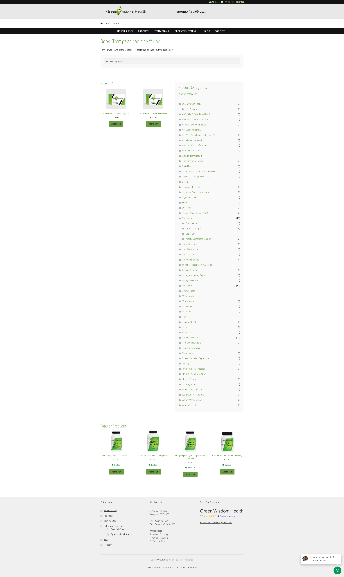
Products (144, 31)
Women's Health (189, 405)
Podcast (220, 31)
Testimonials (162, 31)
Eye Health (187, 207)
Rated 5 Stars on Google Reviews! (216, 522)
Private (185, 327)
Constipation (191, 223)
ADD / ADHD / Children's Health (196, 114)
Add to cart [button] (116, 124)
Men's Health (188, 296)
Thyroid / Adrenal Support (194, 374)
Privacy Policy (192, 567)
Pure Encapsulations (191, 342)
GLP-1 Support (192, 109)
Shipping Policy (168, 567)
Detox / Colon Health (192, 187)
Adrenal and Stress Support (195, 119)
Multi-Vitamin (188, 306)
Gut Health (187, 218)
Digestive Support (194, 228)
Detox (185, 182)
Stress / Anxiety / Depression (195, 358)
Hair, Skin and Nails (191, 249)
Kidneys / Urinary (190, 280)
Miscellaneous (189, 301)
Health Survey (125, 31)
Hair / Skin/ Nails (189, 244)
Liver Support (188, 291)
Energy (185, 202)
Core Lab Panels (118, 529)
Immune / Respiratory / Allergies (197, 265)
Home (106, 23)
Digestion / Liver (189, 197)
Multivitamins (188, 311)
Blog (207, 31)
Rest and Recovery (191, 348)
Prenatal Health (189, 322)
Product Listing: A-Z (191, 337)
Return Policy (180, 567)
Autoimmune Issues (191, 150)
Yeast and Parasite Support (198, 239)
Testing (185, 363)
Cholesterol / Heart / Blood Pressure (199, 171)
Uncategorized (189, 384)
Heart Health (188, 254)
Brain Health (187, 166)
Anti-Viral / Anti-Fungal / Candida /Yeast (200, 135)
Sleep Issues (188, 353)
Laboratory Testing (185, 31)
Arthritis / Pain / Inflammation (195, 145)
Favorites (240, 2)
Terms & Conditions (153, 567)
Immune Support (190, 270)
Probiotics (187, 332)
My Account (229, 2)
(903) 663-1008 (197, 11)
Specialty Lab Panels (121, 534)
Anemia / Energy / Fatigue (194, 124)
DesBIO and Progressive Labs (196, 176)
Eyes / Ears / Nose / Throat (195, 213)
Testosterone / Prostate (193, 369)
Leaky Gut (190, 234)
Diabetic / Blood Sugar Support (196, 192)
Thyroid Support (189, 379)
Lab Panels (187, 285)
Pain (184, 317)
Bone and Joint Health (192, 161)
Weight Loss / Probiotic (193, 394)
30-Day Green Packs (191, 104)
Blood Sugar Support (192, 156)
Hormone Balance (190, 259)
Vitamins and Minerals (192, 389)
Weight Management (191, 400)
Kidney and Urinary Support (194, 275)
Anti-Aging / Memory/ (192, 130)
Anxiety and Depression (193, 140)
